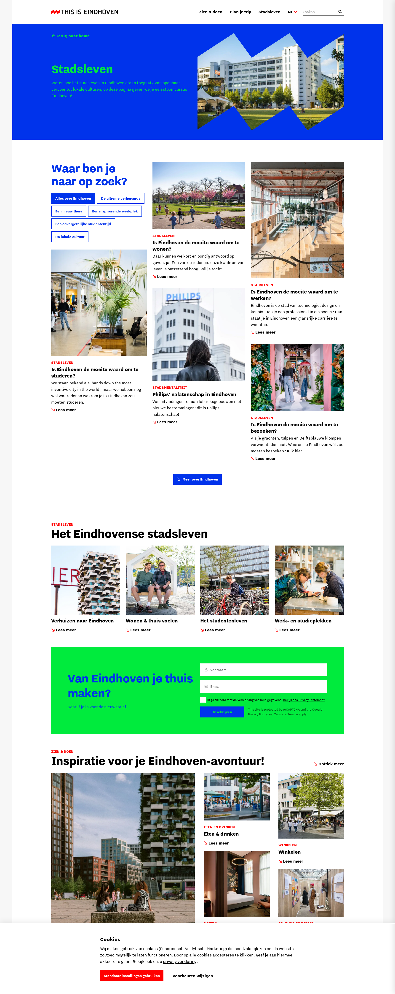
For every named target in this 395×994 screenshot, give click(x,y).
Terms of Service (286, 714)
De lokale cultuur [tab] (69, 236)
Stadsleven (269, 11)
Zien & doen (210, 11)
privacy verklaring (180, 961)
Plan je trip (240, 11)
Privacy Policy (258, 714)
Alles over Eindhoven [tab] (73, 198)
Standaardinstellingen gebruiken (132, 975)
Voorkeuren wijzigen (193, 975)
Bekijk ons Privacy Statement (304, 700)
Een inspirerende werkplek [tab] (115, 211)
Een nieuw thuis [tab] (68, 211)
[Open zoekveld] (340, 11)
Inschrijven (222, 712)
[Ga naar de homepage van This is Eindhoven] (84, 12)
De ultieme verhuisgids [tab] (120, 198)
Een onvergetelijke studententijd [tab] (83, 224)
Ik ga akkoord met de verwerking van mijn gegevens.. (266, 700)
